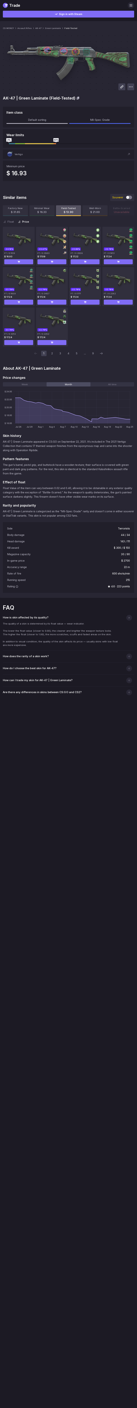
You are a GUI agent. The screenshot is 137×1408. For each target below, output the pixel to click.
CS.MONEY (8, 28)
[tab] (25, 384)
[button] (68, 154)
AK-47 (38, 28)
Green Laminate (53, 28)
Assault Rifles (24, 28)
